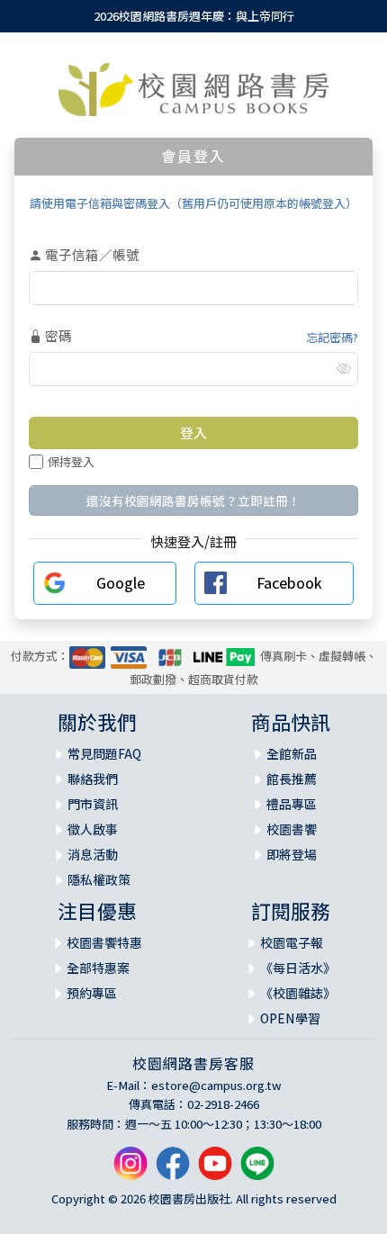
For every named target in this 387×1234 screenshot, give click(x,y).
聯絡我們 (93, 779)
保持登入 (71, 461)
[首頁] (193, 89)
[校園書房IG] (130, 1170)
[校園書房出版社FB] (173, 1170)
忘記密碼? (332, 337)
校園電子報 (291, 942)
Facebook (289, 582)
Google (120, 582)
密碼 (57, 335)
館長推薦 (291, 779)
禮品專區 (291, 804)
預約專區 (92, 993)
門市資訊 (93, 804)
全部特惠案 (98, 968)
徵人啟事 (93, 829)
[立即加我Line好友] (257, 1170)
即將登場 (291, 854)
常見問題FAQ (104, 753)
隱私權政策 (99, 879)
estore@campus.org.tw (216, 1085)
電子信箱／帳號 (91, 254)
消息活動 (93, 854)
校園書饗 (291, 829)
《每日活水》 (298, 968)
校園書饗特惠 (104, 942)
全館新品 (291, 753)
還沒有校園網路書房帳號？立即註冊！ (193, 500)
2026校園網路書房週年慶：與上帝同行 (194, 15)
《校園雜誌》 (298, 993)
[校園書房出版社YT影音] (215, 1170)
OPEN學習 (290, 1018)
